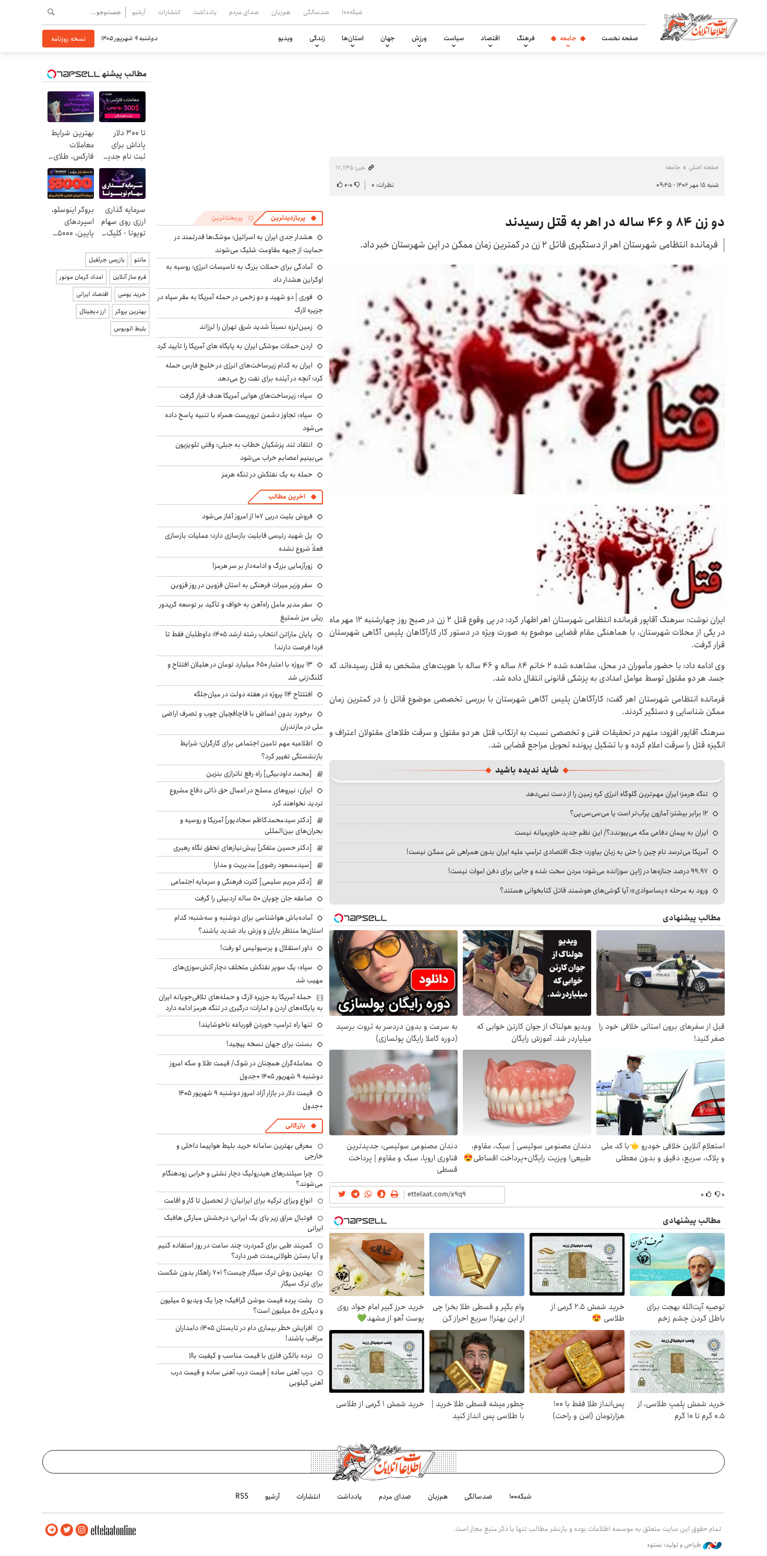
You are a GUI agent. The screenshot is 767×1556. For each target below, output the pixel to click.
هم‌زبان (281, 12)
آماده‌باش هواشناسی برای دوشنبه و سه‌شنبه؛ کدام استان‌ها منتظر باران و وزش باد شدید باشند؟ (248, 924)
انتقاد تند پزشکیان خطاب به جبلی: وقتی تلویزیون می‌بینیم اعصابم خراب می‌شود (249, 451)
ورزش (419, 38)
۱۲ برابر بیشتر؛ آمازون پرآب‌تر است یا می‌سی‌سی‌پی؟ (639, 813)
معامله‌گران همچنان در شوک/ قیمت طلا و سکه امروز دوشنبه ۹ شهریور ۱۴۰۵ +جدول (246, 1070)
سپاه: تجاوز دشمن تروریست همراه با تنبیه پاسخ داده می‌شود (244, 421)
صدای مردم (244, 12)
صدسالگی (316, 12)
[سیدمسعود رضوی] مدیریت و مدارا (263, 865)
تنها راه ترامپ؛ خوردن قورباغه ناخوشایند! (256, 1024)
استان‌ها (353, 38)
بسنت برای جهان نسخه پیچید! (269, 1044)
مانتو (140, 260)
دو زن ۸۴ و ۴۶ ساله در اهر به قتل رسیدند (615, 222)
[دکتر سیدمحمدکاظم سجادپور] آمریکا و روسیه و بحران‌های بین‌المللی (251, 825)
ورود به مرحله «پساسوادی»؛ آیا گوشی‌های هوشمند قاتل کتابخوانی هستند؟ (604, 890)
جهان (387, 38)
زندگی (317, 38)
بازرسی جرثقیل (107, 260)
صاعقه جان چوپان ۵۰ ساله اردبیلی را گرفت (254, 898)
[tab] (294, 218)
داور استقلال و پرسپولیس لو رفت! (266, 948)
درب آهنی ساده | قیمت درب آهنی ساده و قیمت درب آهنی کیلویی (247, 1377)
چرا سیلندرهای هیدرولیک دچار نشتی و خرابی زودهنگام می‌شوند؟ (242, 1179)
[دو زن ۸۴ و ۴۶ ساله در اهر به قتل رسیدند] (527, 379)
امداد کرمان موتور (81, 277)
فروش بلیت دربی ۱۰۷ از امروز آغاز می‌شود (257, 516)
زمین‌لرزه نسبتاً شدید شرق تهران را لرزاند (256, 326)
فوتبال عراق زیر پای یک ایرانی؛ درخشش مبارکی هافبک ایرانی (243, 1223)
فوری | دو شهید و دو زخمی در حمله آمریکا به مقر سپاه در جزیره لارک (240, 303)
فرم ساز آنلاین (129, 277)
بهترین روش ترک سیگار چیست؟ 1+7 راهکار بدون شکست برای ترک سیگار (240, 1278)
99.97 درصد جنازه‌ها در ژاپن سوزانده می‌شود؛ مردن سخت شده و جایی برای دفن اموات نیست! (578, 871)
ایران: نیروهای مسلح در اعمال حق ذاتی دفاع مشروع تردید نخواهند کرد (246, 797)
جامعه (568, 38)
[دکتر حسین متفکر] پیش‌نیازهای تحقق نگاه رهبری (242, 847)
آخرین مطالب (286, 497)
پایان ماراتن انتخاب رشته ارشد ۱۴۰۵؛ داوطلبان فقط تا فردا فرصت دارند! (244, 640)
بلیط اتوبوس (130, 329)
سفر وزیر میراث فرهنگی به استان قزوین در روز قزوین (242, 585)
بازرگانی (295, 1126)
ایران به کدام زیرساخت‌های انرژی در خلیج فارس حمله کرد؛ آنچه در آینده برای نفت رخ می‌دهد (244, 372)
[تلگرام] (51, 1530)
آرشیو (139, 12)
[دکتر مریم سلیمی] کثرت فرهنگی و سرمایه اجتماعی (241, 881)
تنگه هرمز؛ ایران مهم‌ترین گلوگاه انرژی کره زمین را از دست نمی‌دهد (617, 794)
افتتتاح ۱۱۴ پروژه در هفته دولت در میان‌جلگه (253, 694)
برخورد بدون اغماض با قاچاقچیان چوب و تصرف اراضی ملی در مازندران (242, 720)
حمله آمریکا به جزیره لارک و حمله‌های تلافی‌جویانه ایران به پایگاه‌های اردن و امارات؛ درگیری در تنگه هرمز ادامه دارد (241, 1002)
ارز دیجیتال (92, 311)
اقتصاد (490, 38)
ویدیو (285, 38)
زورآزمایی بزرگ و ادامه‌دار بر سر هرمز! (262, 566)
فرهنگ (526, 38)
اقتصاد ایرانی (92, 294)
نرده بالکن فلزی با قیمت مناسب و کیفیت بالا (251, 1355)
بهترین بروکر (130, 311)
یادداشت (205, 12)
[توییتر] (67, 1530)
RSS (241, 1496)
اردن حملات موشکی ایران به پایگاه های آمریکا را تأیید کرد (235, 346)
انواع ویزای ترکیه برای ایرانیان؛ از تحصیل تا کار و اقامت (238, 1200)
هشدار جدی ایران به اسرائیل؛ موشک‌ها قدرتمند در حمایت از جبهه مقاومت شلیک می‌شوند (248, 243)
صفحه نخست (620, 38)
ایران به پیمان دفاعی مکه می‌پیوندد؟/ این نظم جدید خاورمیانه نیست (611, 832)
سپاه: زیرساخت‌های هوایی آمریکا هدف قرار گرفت (246, 395)
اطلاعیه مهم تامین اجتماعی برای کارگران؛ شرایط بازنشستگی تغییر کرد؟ (251, 750)
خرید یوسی (132, 294)
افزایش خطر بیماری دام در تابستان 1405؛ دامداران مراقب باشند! (249, 1333)
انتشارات (169, 12)
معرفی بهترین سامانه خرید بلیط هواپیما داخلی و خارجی (249, 1151)
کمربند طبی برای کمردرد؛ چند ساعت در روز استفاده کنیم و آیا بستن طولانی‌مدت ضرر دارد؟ (240, 1251)
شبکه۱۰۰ (352, 12)
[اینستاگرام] (82, 1530)
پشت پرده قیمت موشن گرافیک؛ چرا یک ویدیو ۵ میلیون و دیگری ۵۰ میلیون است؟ (241, 1305)
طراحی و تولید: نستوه (675, 1545)
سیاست (454, 38)
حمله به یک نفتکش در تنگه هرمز (267, 474)
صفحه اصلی (703, 167)
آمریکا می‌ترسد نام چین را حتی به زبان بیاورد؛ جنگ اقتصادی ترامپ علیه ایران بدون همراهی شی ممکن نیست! (557, 852)
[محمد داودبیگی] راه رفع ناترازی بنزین (259, 773)
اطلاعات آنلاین (699, 26)
